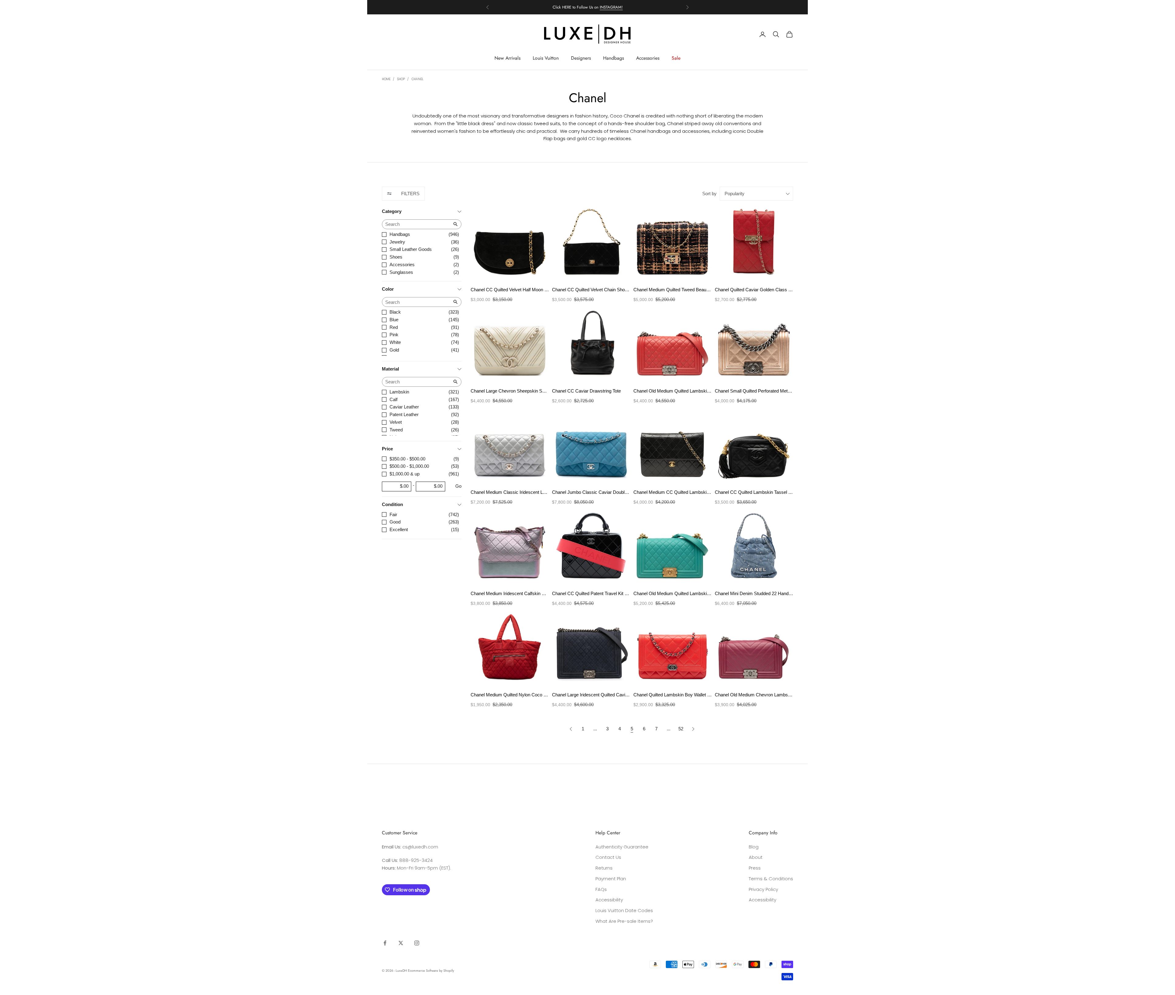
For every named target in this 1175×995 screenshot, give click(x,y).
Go (458, 486)
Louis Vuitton (546, 57)
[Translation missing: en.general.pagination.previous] (571, 729)
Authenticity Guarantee (621, 847)
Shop (401, 79)
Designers (581, 57)
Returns (604, 868)
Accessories (647, 57)
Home (386, 79)
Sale (676, 57)
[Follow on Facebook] (385, 943)
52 (680, 728)
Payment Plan (610, 878)
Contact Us (608, 857)
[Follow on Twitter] (401, 943)
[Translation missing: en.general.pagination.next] (693, 729)
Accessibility (609, 899)
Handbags (613, 57)
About (756, 857)
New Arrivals (507, 57)
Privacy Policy (763, 889)
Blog (754, 847)
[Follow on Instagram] (417, 943)
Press (755, 868)
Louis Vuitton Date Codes (624, 910)
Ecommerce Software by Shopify (431, 970)
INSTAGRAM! (611, 7)
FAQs (601, 889)
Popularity (734, 193)
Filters (410, 193)
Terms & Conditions (771, 878)
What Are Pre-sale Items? (624, 921)
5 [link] (632, 728)
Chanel (417, 79)
